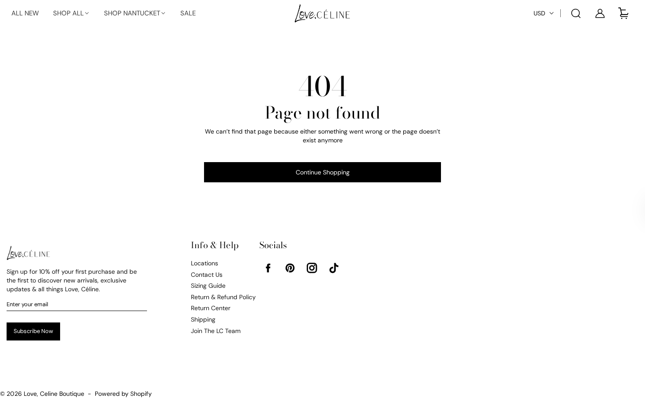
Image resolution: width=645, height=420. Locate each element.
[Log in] (600, 13)
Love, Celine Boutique (54, 394)
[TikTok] (334, 268)
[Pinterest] (290, 268)
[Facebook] (268, 268)
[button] (71, 13)
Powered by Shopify (123, 394)
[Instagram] (312, 268)
